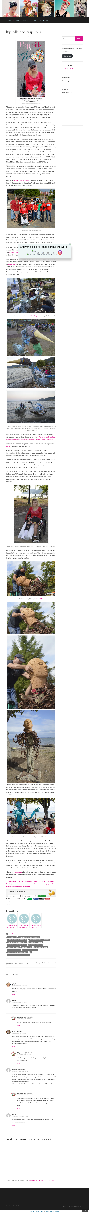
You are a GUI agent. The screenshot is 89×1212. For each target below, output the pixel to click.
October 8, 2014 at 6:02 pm (19, 985)
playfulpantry (17, 984)
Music (13, 934)
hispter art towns (13, 947)
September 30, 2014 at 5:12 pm (25, 1095)
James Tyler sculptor (14, 950)
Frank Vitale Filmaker (35, 942)
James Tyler (39, 598)
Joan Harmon (12, 264)
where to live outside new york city (18, 955)
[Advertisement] (75, 111)
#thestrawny (12, 937)
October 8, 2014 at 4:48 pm (19, 1002)
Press (34, 20)
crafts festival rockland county (40, 939)
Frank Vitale (18, 872)
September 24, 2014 (12, 36)
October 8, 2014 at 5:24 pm (24, 1019)
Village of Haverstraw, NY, (22, 180)
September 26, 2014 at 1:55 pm (20, 1116)
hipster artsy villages (36, 944)
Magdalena (24, 36)
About (17, 20)
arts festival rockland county (17, 939)
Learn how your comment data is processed (42, 1180)
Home (10, 20)
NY (31, 952)
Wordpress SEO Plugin (37, 1211)
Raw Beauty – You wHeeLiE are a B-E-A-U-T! (18, 962)
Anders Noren (74, 1206)
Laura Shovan (17, 1031)
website (8, 446)
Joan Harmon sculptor (30, 950)
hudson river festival (40, 947)
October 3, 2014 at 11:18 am (20, 1033)
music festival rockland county (17, 952)
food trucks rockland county (17, 942)
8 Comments (34, 36)
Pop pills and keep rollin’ (24, 32)
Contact (26, 20)
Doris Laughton (35, 316)
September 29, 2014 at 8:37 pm (20, 1071)
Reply (14, 994)
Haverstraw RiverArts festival (17, 944)
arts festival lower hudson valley (29, 937)
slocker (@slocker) (18, 1069)
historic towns (26, 947)
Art (10, 934)
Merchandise (44, 20)
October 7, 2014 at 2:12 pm (24, 1054)
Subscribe (67, 56)
